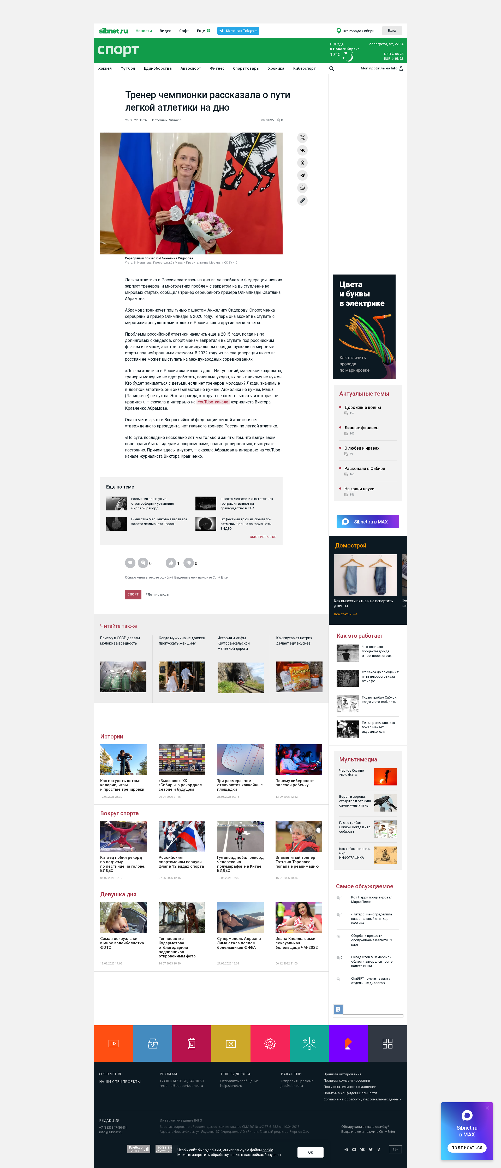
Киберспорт (304, 68)
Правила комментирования (347, 1080)
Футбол (128, 68)
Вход (392, 30)
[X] (302, 138)
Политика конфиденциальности (350, 1092)
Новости (144, 30)
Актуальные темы (364, 393)
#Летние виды (157, 595)
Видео (165, 30)
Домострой (350, 545)
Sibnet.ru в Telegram (241, 31)
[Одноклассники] (302, 163)
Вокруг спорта (119, 813)
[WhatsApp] (302, 188)
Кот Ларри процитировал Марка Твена (371, 899)
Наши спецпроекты (120, 1081)
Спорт (133, 594)
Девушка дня (118, 894)
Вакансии (291, 1073)
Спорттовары (246, 68)
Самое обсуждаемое (364, 886)
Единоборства (158, 68)
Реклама (168, 1073)
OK (310, 1152)
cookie (268, 1150)
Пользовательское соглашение (350, 1086)
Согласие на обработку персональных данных (362, 1099)
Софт (184, 30)
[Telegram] (302, 175)
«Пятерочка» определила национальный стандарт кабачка (371, 918)
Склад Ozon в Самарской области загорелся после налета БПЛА (371, 961)
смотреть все (263, 537)
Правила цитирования (342, 1074)
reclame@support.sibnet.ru (181, 1085)
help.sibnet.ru (231, 1085)
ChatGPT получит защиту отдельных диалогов (370, 980)
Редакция (109, 1120)
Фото (128, 262)
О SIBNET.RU (111, 1073)
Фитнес (217, 68)
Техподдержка (235, 1073)
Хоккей (105, 68)
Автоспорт (191, 68)
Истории (111, 736)
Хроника (276, 68)
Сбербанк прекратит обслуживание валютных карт (371, 940)
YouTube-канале (213, 402)
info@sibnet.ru (111, 1132)
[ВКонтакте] (302, 150)
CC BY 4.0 (230, 262)
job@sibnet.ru (292, 1085)
